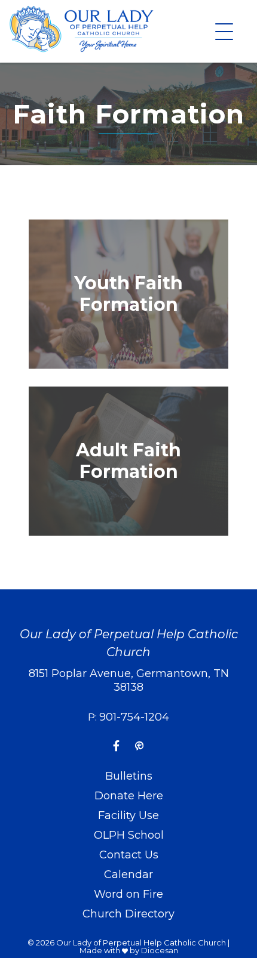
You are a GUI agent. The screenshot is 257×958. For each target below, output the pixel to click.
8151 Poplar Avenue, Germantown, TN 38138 (129, 680)
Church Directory (128, 913)
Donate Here (128, 795)
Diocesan (159, 950)
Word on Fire (128, 894)
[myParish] (139, 746)
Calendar (128, 874)
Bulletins (128, 776)
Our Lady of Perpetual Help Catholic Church (141, 942)
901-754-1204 (134, 717)
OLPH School (129, 835)
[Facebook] (116, 746)
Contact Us (128, 854)
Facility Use (128, 815)
